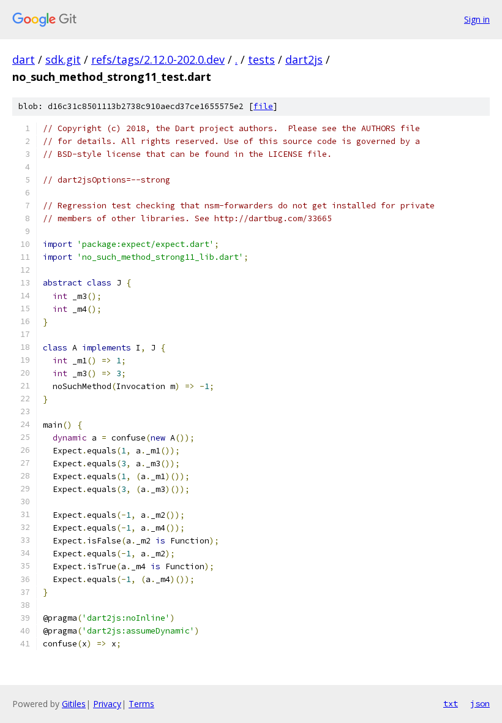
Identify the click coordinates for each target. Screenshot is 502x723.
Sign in (477, 19)
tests (261, 59)
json (480, 703)
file (263, 106)
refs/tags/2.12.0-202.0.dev (158, 59)
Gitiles (74, 704)
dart (23, 59)
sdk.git (63, 59)
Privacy (107, 704)
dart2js (304, 59)
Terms (141, 704)
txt (450, 703)
